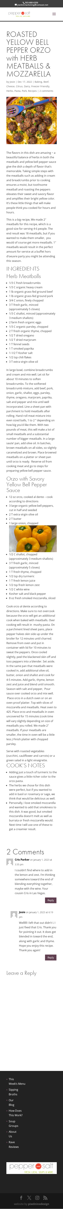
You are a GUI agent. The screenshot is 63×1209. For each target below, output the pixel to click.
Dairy (27, 86)
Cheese (10, 86)
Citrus (19, 86)
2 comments (46, 90)
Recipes (32, 90)
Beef (46, 81)
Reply (51, 900)
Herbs (9, 90)
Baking (38, 81)
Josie (12, 81)
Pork (24, 90)
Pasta (17, 90)
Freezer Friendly (40, 86)
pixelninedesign (38, 1204)
